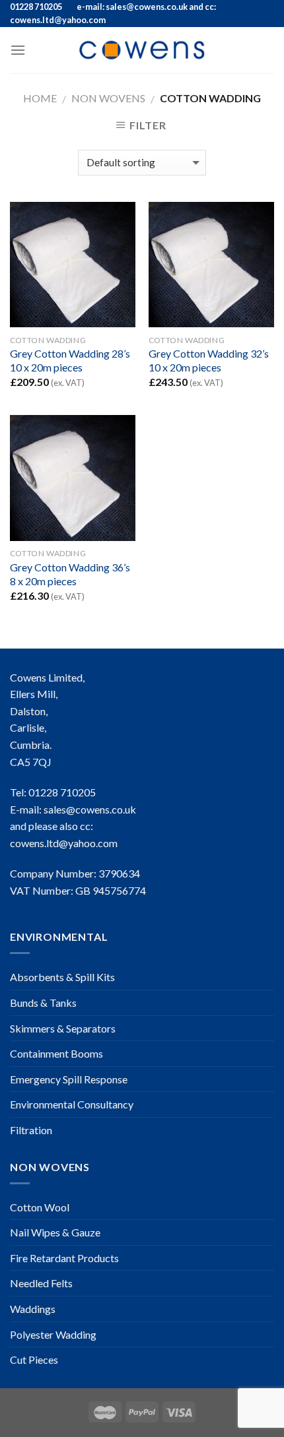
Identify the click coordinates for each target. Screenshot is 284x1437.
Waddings (32, 1308)
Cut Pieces (34, 1359)
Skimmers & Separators (63, 1028)
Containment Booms (56, 1053)
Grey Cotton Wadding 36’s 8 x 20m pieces (70, 574)
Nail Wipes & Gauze (55, 1232)
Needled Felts (41, 1283)
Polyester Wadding (53, 1334)
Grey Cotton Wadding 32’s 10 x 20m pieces (209, 360)
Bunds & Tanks (43, 1002)
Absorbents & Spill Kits (62, 977)
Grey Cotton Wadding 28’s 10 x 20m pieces (70, 360)
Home (40, 98)
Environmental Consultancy (71, 1104)
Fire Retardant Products (64, 1258)
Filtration (31, 1130)
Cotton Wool (39, 1207)
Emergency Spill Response (68, 1079)
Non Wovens (108, 98)
